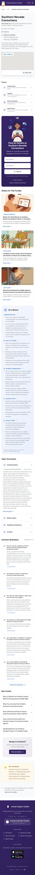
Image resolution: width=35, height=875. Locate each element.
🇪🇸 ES (28, 2)
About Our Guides (26, 836)
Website (6, 32)
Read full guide (7, 511)
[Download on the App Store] (17, 852)
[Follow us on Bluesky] (24, 869)
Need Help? (9, 839)
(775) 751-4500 (9, 29)
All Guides (8, 833)
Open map (28, 72)
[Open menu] (32, 2)
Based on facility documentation (13, 469)
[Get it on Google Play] (17, 856)
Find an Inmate (10, 836)
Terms (17, 869)
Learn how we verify (14, 451)
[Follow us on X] (21, 869)
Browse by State (25, 833)
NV (8, 9)
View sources (27, 469)
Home (3, 9)
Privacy (12, 869)
